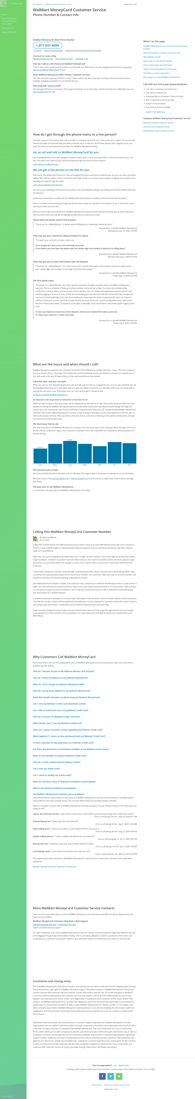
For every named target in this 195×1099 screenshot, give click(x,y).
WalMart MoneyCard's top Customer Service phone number (165, 47)
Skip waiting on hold (64, 59)
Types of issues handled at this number (160, 69)
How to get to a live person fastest (157, 61)
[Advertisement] (85, 112)
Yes (115, 1065)
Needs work (124, 1065)
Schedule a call (81, 59)
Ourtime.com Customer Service (156, 127)
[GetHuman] (11, 3)
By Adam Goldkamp (48, 537)
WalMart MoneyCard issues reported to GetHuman (54, 866)
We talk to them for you (43, 59)
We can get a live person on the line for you (61, 170)
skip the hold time (40, 92)
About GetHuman (9, 32)
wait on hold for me (79, 478)
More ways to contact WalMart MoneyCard (161, 77)
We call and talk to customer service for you (161, 53)
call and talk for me (60, 478)
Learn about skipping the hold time (48, 185)
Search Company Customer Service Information (9, 21)
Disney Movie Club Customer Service (158, 131)
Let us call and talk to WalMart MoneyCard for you (66, 152)
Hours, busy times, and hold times (157, 65)
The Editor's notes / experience (156, 73)
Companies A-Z (8, 28)
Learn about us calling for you (45, 164)
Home (4, 14)
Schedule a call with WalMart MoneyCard (50, 394)
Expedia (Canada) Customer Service (158, 122)
